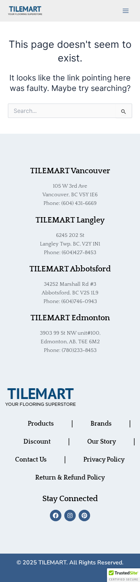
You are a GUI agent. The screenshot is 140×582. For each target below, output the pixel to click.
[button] (123, 575)
